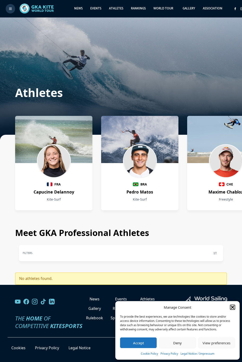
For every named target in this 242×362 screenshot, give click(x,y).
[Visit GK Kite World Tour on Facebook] (235, 8)
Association (212, 8)
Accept (138, 343)
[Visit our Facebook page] (26, 301)
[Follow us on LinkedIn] (52, 301)
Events (95, 8)
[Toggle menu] (10, 8)
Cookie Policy (149, 354)
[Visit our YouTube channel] (18, 301)
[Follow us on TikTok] (43, 301)
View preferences (216, 343)
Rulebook (94, 317)
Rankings (138, 8)
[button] (232, 307)
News (78, 8)
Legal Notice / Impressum (197, 354)
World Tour (163, 8)
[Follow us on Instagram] (35, 301)
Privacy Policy (169, 354)
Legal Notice (80, 347)
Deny (177, 343)
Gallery (189, 8)
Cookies (18, 347)
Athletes (116, 8)
